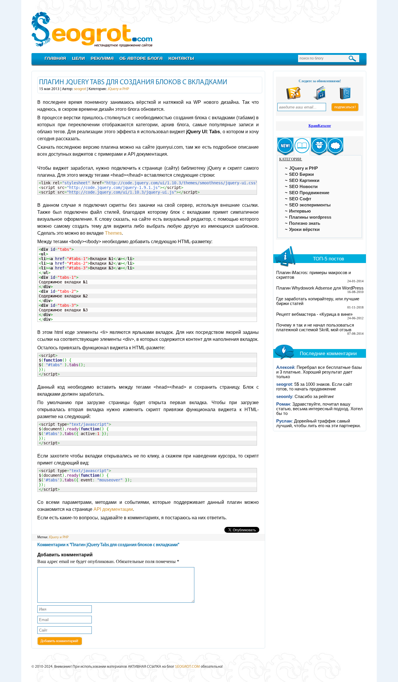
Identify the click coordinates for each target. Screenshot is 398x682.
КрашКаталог (320, 126)
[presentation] (285, 146)
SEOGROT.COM (187, 667)
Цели (78, 58)
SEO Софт (300, 199)
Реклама (102, 58)
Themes (113, 233)
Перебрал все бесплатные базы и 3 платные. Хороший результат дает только (319, 372)
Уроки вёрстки (304, 229)
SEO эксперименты (310, 205)
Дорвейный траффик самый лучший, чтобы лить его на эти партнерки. (318, 423)
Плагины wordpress (310, 217)
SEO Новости (303, 186)
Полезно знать (304, 223)
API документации (113, 509)
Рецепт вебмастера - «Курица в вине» (314, 314)
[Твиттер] (345, 98)
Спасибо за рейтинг (314, 396)
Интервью (300, 211)
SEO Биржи (301, 174)
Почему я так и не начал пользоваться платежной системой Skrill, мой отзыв (315, 327)
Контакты (181, 58)
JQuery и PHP (118, 89)
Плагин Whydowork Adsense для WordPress (320, 288)
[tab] (285, 146)
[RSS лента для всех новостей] (293, 98)
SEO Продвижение (309, 192)
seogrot (80, 89)
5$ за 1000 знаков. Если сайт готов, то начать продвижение (314, 386)
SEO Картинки (304, 180)
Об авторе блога (141, 58)
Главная (55, 58)
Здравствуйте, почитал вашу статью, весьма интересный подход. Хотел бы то (319, 409)
